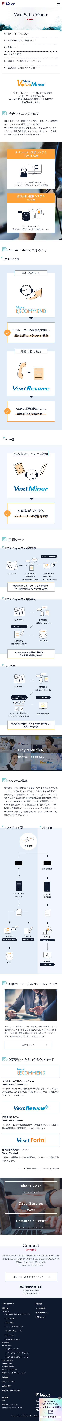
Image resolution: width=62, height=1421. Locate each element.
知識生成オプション (13, 1339)
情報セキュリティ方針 (9, 1404)
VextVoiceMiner (7, 1360)
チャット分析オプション (15, 1326)
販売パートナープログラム (11, 1390)
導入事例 (5, 1377)
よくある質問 (40, 1308)
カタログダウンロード (9, 1369)
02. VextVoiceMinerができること (20, 40)
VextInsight (10, 1335)
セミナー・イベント (8, 1381)
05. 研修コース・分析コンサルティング (23, 60)
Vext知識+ (5, 1342)
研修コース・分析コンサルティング (14, 1373)
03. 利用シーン (11, 47)
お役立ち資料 (6, 1386)
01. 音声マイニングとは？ (16, 33)
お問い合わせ (40, 1317)
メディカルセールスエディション (18, 1353)
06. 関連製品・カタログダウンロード (21, 67)
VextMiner (5, 1311)
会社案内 (5, 1397)
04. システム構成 (12, 53)
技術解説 (39, 1303)
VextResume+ (7, 1363)
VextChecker (6, 1345)
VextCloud (10, 1318)
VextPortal (10, 1322)
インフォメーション (42, 1312)
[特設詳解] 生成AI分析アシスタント (19, 1314)
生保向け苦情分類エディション (17, 1357)
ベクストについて (8, 1303)
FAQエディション (12, 1348)
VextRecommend (8, 1366)
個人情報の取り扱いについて (12, 1408)
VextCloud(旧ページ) (14, 1331)
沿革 (3, 1400)
